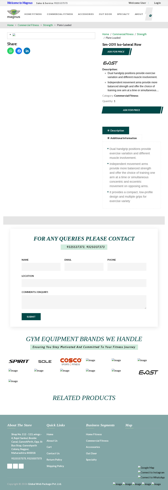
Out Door (105, 14)
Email (67, 259)
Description (117, 130)
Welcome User (137, 2)
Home (10, 25)
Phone (111, 259)
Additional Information (123, 138)
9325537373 (61, 3)
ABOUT (139, 14)
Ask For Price (116, 51)
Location (28, 275)
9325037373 (95, 247)
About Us (52, 440)
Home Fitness (33, 14)
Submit (31, 316)
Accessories (86, 14)
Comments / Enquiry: (35, 292)
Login (157, 2)
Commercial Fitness (60, 14)
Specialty (123, 14)
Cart (49, 446)
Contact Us (53, 453)
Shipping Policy (55, 465)
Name (25, 259)
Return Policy (54, 459)
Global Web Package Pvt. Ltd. (45, 483)
